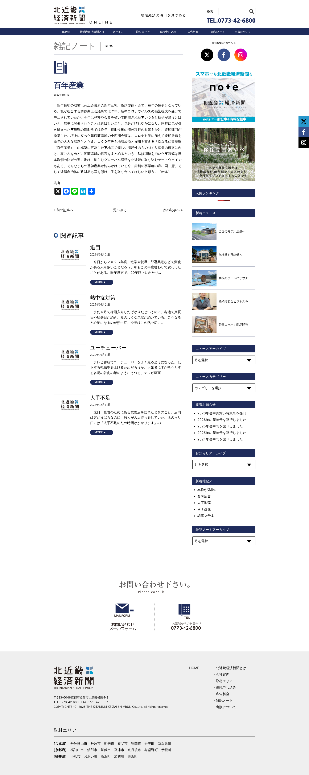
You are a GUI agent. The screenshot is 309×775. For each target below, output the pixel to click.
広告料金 (193, 31)
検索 (210, 11)
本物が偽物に (207, 490)
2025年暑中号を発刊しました (220, 426)
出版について (243, 31)
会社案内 (117, 31)
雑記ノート (218, 31)
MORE (98, 282)
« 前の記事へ (63, 210)
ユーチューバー (108, 348)
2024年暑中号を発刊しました (220, 439)
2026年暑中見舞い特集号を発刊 (221, 413)
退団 (95, 247)
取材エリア (143, 31)
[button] (251, 11)
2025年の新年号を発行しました (221, 433)
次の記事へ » (173, 210)
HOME (66, 31)
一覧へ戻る (118, 210)
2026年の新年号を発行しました (221, 420)
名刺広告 (204, 496)
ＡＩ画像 (204, 509)
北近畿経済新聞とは (92, 31)
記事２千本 (205, 516)
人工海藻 (204, 503)
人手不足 (100, 398)
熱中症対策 (102, 298)
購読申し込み (168, 31)
